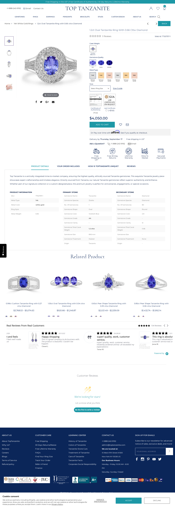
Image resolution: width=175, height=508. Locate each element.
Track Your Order (42, 460)
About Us (137, 17)
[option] (51, 63)
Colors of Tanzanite (77, 445)
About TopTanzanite (11, 441)
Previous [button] (9, 31)
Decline (157, 500)
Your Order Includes (68, 166)
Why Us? (6, 445)
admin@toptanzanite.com (113, 445)
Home (7, 23)
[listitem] (32, 340)
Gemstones (20, 17)
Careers (5, 453)
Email (133, 144)
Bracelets (85, 17)
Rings (35, 17)
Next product (153, 23)
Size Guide (117, 88)
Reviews (131, 166)
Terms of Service (9, 460)
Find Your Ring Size (44, 456)
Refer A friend (41, 464)
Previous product (147, 23)
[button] (164, 325)
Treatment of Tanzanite (79, 453)
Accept (128, 500)
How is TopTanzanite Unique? (103, 166)
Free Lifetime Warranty (45, 449)
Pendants (67, 17)
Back (164, 23)
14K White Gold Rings (23, 23)
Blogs (4, 456)
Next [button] (9, 98)
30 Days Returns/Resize (45, 445)
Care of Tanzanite (76, 456)
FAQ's (37, 453)
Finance (38, 468)
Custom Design (118, 17)
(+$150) (111, 110)
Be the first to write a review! (87, 410)
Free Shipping (41, 441)
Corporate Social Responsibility (82, 464)
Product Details (40, 166)
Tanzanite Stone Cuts (78, 449)
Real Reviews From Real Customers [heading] (25, 325)
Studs (100, 17)
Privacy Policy (57, 504)
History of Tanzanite (77, 441)
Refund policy (8, 464)
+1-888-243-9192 (14, 8)
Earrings (50, 17)
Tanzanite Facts (76, 460)
